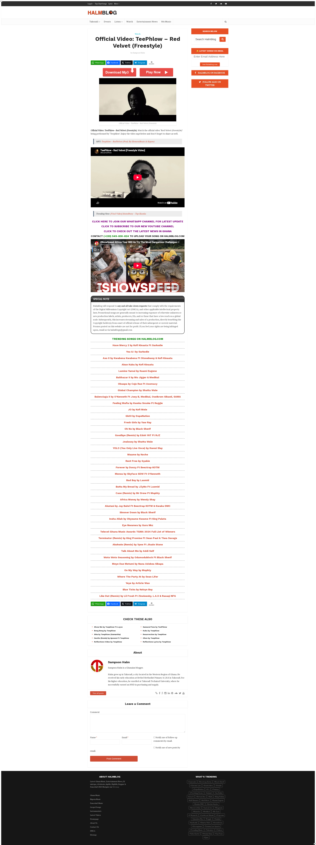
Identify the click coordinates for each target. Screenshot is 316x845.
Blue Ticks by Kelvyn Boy (138, 589)
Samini (217, 819)
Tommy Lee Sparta (212, 826)
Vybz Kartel (194, 834)
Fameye (216, 789)
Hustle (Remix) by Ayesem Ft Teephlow (111, 638)
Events (107, 21)
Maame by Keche (137, 454)
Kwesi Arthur (196, 808)
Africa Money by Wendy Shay (137, 499)
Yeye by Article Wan (138, 583)
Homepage (94, 819)
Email (125, 737)
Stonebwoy (218, 822)
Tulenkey (209, 830)
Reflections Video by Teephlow (108, 642)
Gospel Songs (95, 807)
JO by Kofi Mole (137, 409)
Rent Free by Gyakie (138, 460)
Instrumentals (95, 811)
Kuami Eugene (218, 800)
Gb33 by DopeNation (138, 415)
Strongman (197, 826)
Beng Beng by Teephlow (105, 631)
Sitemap (116, 787)
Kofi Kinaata (193, 800)
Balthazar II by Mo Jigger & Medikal (137, 377)
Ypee (206, 837)
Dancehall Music (96, 803)
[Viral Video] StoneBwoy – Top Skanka (128, 213)
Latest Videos (95, 815)
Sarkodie (194, 822)
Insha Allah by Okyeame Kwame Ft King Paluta (137, 518)
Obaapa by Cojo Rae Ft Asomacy (137, 383)
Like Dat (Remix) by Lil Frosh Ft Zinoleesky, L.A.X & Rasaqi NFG (137, 595)
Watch (129, 21)
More (116, 4)
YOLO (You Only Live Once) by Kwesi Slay (138, 448)
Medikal (207, 811)
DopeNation (199, 789)
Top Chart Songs (101, 4)
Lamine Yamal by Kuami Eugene (137, 370)
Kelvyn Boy (201, 796)
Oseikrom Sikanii (207, 815)
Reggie (208, 819)
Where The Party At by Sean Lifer (137, 576)
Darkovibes (208, 785)
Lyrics (110, 4)
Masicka (197, 811)
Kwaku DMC (199, 804)
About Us (93, 823)
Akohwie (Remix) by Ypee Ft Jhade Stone (138, 544)
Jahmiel (209, 793)
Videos (219, 830)
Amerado (192, 782)
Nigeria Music (95, 799)
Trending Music (197, 830)
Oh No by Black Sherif (138, 428)
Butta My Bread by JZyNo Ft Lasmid (138, 486)
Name (93, 737)
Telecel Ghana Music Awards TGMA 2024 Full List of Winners (137, 531)
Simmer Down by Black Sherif (138, 512)
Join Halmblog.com (209, 64)
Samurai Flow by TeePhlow (155, 627)
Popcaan (220, 815)
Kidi (210, 796)
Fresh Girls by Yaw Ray (137, 422)
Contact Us (94, 827)
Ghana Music (95, 795)
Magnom (219, 808)
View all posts (98, 693)
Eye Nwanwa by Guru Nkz (137, 525)
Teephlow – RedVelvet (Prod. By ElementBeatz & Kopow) (127, 141)
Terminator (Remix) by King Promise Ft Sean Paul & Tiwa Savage (137, 538)
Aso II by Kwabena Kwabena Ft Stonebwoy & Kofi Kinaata (137, 358)
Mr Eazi (216, 811)
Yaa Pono (219, 834)
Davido (219, 785)
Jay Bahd (219, 793)
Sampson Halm (139, 53)
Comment (95, 712)
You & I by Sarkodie (137, 351)
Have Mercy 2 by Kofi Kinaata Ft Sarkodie (138, 345)
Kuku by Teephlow (151, 631)
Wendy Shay (207, 834)
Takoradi (93, 21)
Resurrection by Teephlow (154, 634)
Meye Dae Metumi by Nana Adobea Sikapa (137, 563)
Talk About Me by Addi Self (137, 550)
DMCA (92, 831)
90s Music (166, 21)
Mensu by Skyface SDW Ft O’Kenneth (137, 473)
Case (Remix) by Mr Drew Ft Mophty (138, 493)
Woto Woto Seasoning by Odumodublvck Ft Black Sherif (138, 557)
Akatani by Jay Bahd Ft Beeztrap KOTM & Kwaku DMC (137, 505)
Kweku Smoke (212, 804)
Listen (117, 21)
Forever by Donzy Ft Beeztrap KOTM (137, 467)
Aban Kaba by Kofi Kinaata (138, 364)
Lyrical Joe (208, 808)
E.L (208, 789)
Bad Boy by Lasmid (137, 480)
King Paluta (219, 796)
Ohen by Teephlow (151, 638)
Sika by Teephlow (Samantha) (107, 634)
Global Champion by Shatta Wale (138, 390)
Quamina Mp (198, 819)
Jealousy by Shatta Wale (138, 441)
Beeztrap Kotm (205, 782)
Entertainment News (147, 21)
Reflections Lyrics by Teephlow (157, 642)
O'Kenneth (193, 815)
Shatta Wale (205, 822)
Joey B (191, 796)
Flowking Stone (197, 793)
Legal (90, 4)
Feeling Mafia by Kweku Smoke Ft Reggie (138, 403)
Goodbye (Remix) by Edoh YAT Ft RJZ (137, 435)
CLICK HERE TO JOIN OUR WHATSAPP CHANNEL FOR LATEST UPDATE (137, 221)
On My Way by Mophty (137, 570)
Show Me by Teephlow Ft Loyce (108, 627)
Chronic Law (196, 785)
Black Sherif (219, 782)
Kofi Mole (205, 800)
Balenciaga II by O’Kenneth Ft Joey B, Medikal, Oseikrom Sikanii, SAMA (138, 396)
